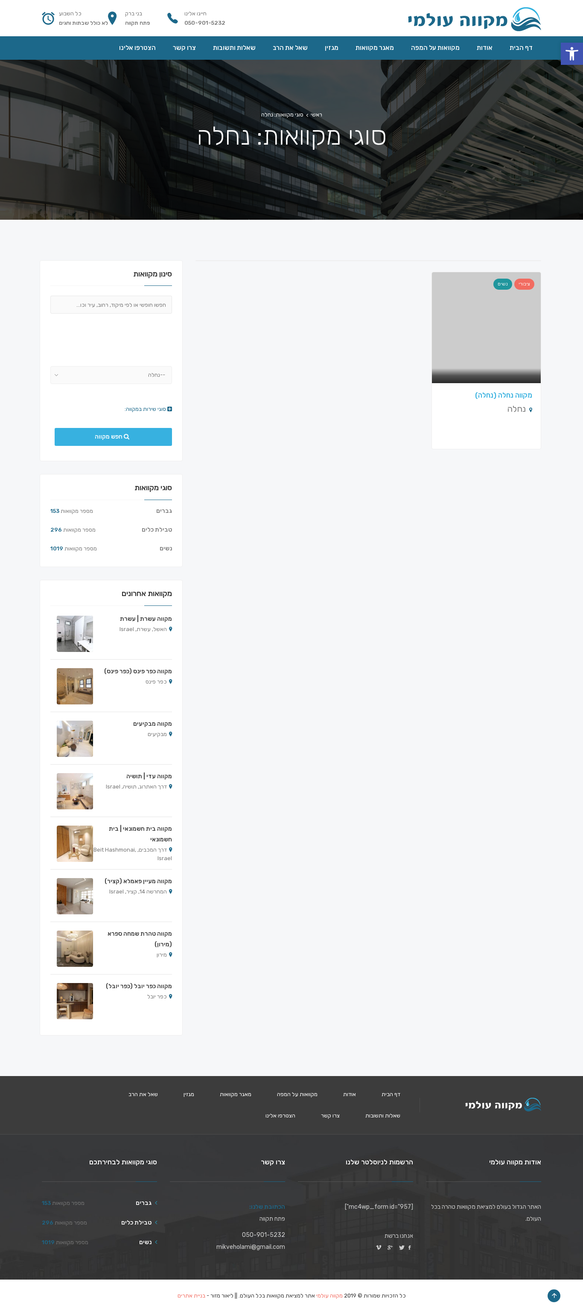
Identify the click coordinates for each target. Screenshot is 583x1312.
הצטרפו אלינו (280, 1115)
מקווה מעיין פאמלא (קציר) (138, 881)
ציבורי (524, 284)
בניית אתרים (191, 1295)
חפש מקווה (109, 436)
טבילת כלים (157, 529)
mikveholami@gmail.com (250, 1247)
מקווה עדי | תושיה (149, 776)
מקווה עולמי (329, 1295)
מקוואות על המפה (297, 1094)
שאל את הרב (143, 1094)
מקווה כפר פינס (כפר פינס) (138, 671)
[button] (572, 54)
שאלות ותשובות (382, 1115)
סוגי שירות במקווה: (146, 409)
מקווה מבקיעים (152, 723)
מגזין (189, 1094)
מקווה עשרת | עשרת (146, 619)
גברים (164, 511)
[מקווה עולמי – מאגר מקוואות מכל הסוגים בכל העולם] (474, 18)
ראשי (316, 114)
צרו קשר (330, 1115)
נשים (503, 284)
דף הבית (391, 1094)
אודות (349, 1094)
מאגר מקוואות (235, 1094)
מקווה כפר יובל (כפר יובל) (139, 986)
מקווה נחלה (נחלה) (503, 395)
